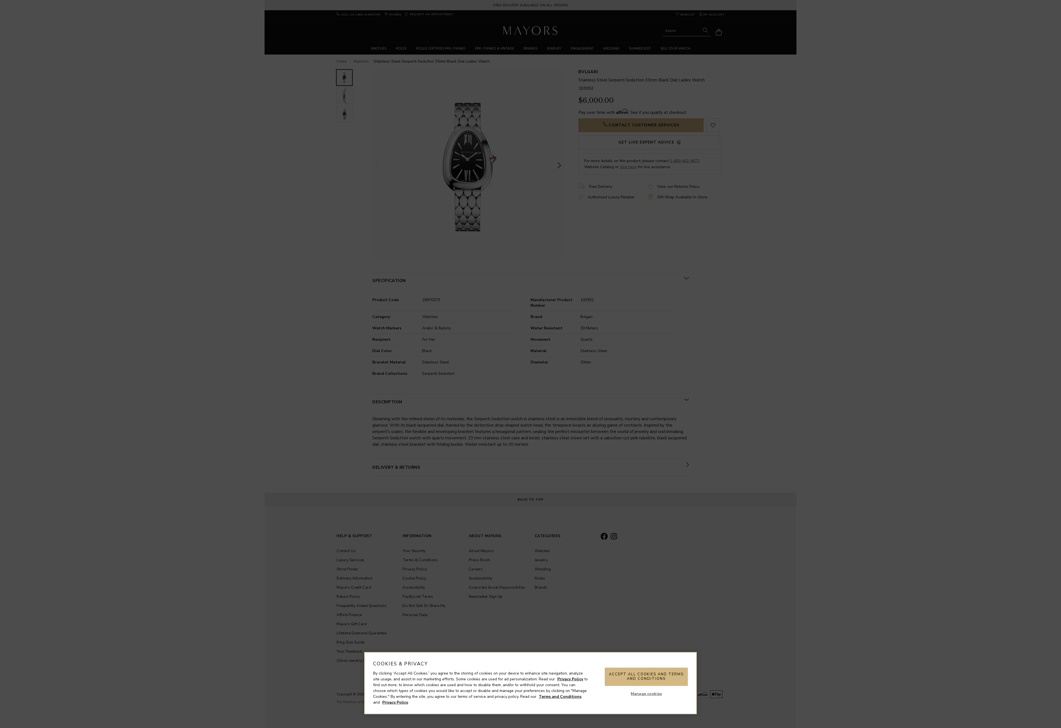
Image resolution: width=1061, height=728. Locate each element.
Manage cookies (646, 693)
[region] (530, 683)
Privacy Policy (570, 679)
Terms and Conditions (560, 696)
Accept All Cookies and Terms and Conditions (646, 676)
